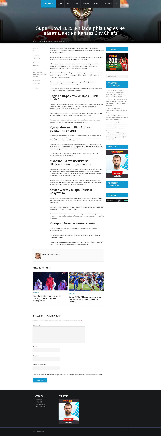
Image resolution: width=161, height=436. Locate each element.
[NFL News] (48, 3)
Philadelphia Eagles (38, 74)
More (95, 3)
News (76, 3)
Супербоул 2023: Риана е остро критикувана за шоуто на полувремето (47, 298)
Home (60, 3)
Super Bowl (36, 65)
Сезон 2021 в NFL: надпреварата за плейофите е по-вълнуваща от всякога (85, 299)
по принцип (39, 406)
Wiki (68, 3)
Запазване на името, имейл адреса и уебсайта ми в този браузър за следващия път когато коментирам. (67, 375)
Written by (50, 254)
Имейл (35, 356)
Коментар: (37, 325)
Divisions (86, 3)
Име (35, 347)
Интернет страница (39, 365)
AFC (37, 400)
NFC (37, 402)
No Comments (36, 83)
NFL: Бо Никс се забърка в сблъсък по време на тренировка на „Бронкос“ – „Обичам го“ (117, 117)
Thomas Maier (36, 51)
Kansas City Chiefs (37, 72)
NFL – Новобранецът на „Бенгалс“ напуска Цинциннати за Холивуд (116, 110)
